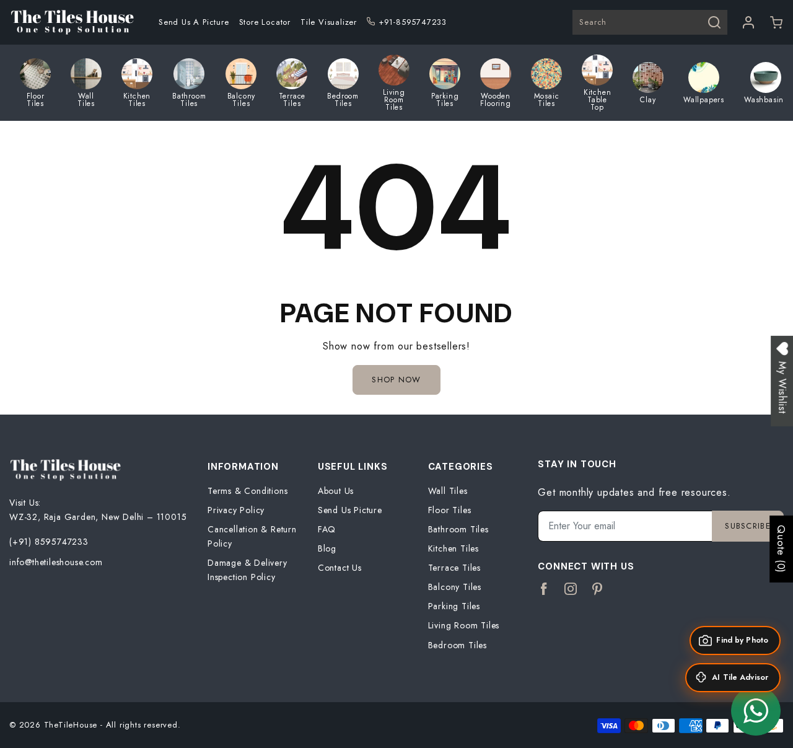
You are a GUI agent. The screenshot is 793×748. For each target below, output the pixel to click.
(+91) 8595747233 (49, 541)
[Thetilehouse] (72, 22)
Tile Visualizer (328, 22)
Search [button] (593, 22)
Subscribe (748, 526)
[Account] (748, 22)
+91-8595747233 (413, 22)
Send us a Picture (194, 22)
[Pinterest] (597, 589)
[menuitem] (194, 22)
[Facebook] (544, 589)
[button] (776, 22)
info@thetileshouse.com (56, 562)
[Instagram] (570, 589)
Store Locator (265, 22)
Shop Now (396, 379)
